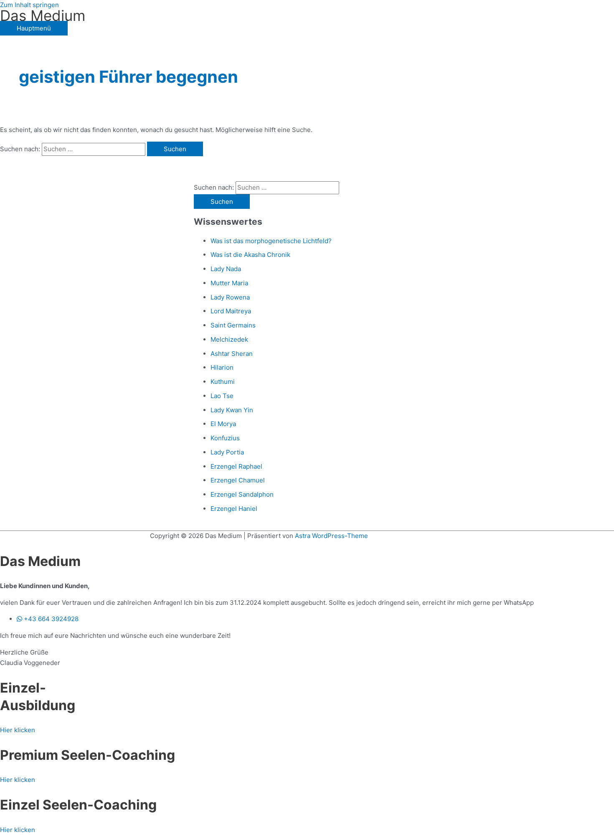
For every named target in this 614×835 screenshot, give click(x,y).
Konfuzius (225, 438)
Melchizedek (229, 339)
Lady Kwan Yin (232, 410)
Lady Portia (227, 452)
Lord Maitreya (231, 311)
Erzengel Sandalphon (242, 494)
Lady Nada (226, 269)
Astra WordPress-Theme (331, 536)
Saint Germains (233, 325)
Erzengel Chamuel (238, 480)
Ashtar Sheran (232, 354)
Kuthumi (223, 382)
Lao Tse (222, 396)
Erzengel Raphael (236, 466)
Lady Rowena (230, 297)
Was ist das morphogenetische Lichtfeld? (271, 241)
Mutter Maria (229, 283)
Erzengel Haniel (234, 509)
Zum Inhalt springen (29, 5)
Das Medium (42, 15)
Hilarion (222, 367)
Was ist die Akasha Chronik (250, 255)
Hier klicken (17, 730)
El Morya (223, 424)
